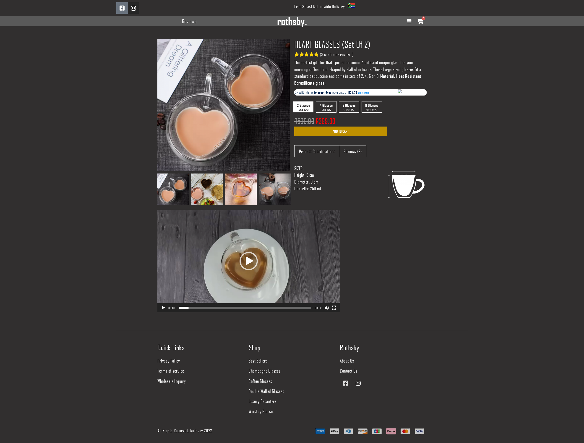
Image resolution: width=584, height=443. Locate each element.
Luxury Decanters (263, 401)
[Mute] (326, 308)
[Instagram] (133, 8)
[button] (249, 261)
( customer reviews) (337, 54)
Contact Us (348, 370)
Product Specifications (317, 151)
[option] (223, 105)
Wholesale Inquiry (171, 381)
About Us (347, 360)
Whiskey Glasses (261, 411)
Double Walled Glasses (266, 391)
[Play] (163, 308)
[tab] (317, 151)
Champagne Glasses (264, 370)
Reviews (189, 21)
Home (4, 29)
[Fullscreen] (334, 308)
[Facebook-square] (122, 8)
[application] (248, 261)
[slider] (245, 308)
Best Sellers (258, 360)
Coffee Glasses (21, 29)
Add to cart (341, 131)
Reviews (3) (353, 151)
